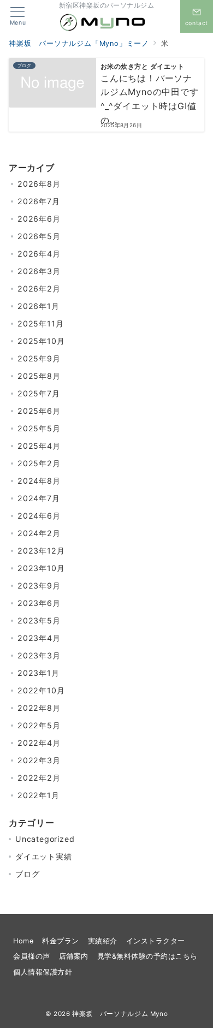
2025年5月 (39, 428)
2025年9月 (39, 358)
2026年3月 (39, 271)
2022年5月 (39, 725)
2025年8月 (39, 376)
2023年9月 (39, 585)
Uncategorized (44, 838)
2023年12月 (40, 550)
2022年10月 (40, 690)
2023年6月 (39, 603)
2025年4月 (39, 445)
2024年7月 (38, 498)
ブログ (27, 873)
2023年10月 (40, 568)
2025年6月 (39, 410)
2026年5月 (39, 236)
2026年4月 (39, 253)
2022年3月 (39, 760)
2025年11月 (40, 323)
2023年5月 (39, 620)
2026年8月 (39, 183)
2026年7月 (38, 201)
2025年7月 (38, 393)
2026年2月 (39, 288)
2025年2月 (39, 463)
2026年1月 (38, 306)
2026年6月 (39, 218)
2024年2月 (39, 533)
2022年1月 (38, 795)
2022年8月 (39, 707)
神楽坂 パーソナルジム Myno (120, 1014)
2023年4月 (39, 638)
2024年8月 (39, 480)
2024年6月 (39, 515)
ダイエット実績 (43, 856)
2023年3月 (39, 655)
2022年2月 (39, 777)
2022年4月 (39, 742)
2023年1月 (38, 673)
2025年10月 (40, 341)
